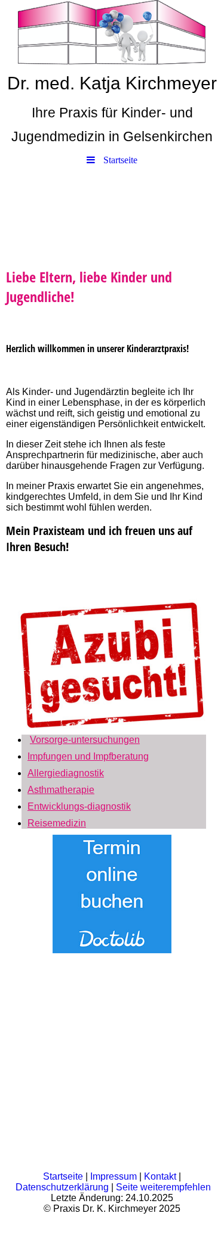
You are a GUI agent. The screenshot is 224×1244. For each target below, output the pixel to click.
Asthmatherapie (60, 790)
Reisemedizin (56, 823)
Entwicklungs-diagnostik (79, 806)
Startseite (63, 1176)
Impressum (113, 1176)
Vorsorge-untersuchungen (85, 740)
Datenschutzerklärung (62, 1187)
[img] (112, 33)
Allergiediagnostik (65, 773)
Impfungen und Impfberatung (88, 756)
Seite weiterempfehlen (163, 1187)
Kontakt (160, 1176)
